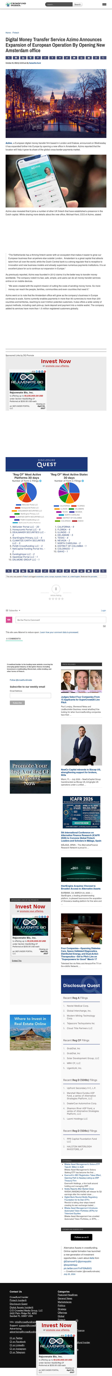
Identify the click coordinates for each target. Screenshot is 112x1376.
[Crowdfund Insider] (16, 4)
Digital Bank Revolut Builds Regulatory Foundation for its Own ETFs (81, 1198)
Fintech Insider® (18, 1300)
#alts (92, 1258)
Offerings (62, 1312)
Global (61, 1316)
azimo (46, 576)
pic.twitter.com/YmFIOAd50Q (78, 1268)
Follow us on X (82, 1237)
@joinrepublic (84, 1261)
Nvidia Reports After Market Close (79, 1188)
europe (51, 576)
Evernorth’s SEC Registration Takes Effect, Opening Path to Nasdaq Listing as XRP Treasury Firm (82, 1178)
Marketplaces (65, 1301)
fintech (64, 576)
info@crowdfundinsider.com (29, 1321)
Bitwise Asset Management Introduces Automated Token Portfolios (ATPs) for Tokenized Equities (81, 1211)
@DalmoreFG (70, 1261)
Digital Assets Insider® (21, 1307)
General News (65, 1298)
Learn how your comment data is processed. (59, 632)
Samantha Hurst (35, 63)
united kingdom (75, 576)
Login (103, 610)
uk (68, 576)
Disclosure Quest (18, 1303)
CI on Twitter (16, 1338)
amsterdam (40, 576)
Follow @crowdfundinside (21, 680)
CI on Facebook (18, 1341)
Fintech (16, 32)
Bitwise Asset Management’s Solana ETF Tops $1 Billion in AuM (82, 1165)
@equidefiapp (70, 1264)
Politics (61, 1305)
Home (8, 32)
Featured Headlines (68, 1294)
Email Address (16, 691)
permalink (94, 576)
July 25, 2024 (69, 1274)
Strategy (62, 1309)
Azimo (9, 143)
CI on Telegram (17, 1352)
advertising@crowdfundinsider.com (28, 1331)
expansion (58, 576)
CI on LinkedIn (17, 1345)
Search (77, 4)
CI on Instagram (18, 1348)
